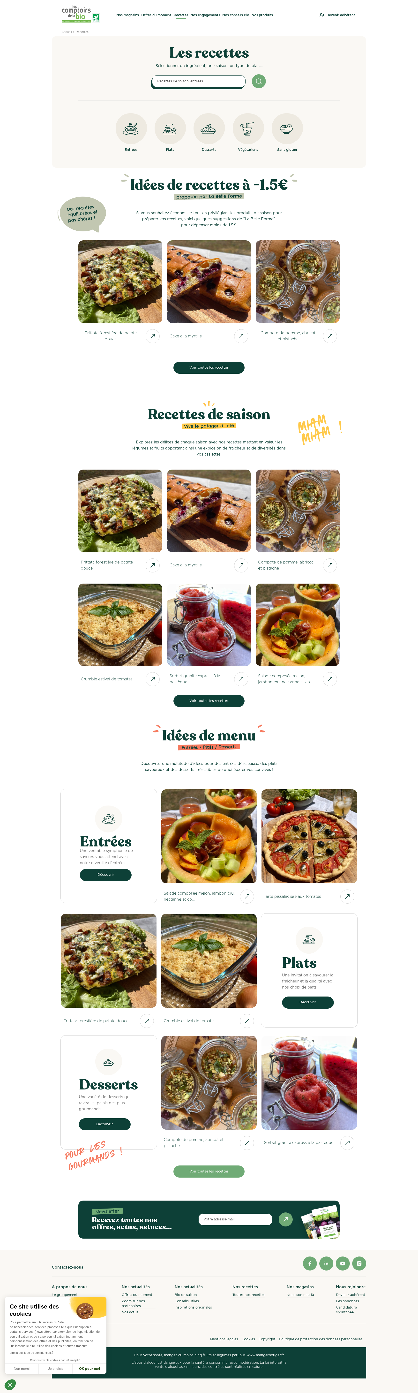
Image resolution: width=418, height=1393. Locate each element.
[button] (10, 1385)
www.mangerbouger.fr (265, 1355)
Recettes (82, 31)
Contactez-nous (67, 1267)
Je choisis (55, 1368)
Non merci (22, 1368)
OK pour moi (89, 1368)
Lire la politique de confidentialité (31, 1353)
